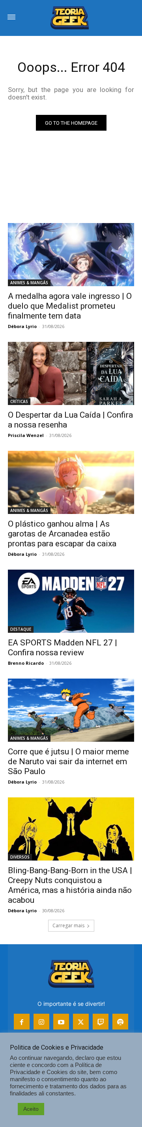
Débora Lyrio (22, 326)
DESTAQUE (20, 629)
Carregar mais (68, 925)
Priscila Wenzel (26, 435)
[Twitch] (100, 1021)
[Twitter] (81, 1021)
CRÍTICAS (19, 401)
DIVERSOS (20, 857)
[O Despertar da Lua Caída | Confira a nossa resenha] (71, 373)
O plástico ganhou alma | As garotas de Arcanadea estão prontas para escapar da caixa (62, 533)
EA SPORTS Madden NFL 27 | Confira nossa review (62, 647)
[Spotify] (120, 1021)
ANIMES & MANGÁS (29, 282)
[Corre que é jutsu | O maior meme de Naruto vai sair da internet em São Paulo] (71, 710)
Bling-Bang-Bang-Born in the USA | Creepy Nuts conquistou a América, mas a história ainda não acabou (70, 885)
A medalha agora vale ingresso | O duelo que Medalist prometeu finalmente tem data (70, 306)
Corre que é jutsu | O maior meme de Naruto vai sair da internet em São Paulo (68, 761)
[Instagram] (41, 1021)
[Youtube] (61, 1021)
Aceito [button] (31, 1109)
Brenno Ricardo (26, 663)
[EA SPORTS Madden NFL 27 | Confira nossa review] (71, 601)
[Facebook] (22, 1021)
